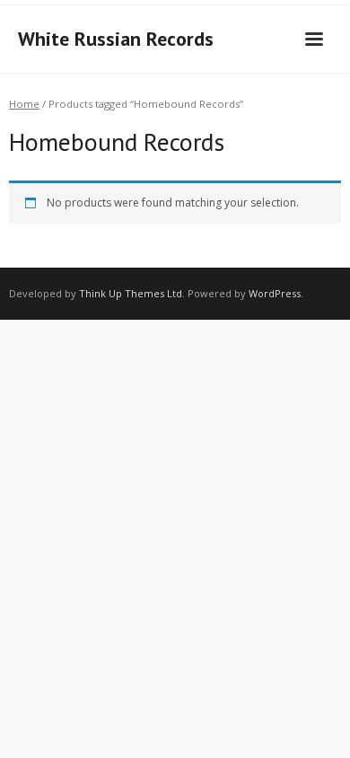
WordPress (275, 293)
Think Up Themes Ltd (130, 293)
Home (24, 103)
